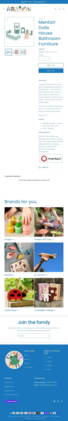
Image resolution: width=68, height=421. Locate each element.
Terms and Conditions (12, 394)
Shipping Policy (10, 390)
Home (26, 355)
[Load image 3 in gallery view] (23, 52)
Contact (27, 363)
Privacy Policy (9, 382)
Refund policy (36, 416)
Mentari (8, 275)
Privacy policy (45, 416)
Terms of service (55, 416)
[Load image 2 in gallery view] (15, 52)
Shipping (41, 51)
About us (27, 359)
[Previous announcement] (3, 2)
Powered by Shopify (25, 416)
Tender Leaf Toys (42, 239)
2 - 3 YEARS (48, 365)
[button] (4, 9)
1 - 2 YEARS (48, 361)
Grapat (8, 239)
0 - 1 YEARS (48, 357)
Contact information (40, 418)
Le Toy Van (39, 275)
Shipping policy (29, 418)
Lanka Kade (11, 310)
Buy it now (51, 70)
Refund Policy (9, 386)
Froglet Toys (16, 416)
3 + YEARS (47, 369)
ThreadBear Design (44, 310)
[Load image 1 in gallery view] (8, 52)
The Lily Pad (28, 367)
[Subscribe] (48, 336)
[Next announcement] (64, 2)
